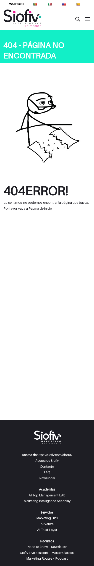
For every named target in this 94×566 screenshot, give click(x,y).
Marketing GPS (47, 518)
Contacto (18, 3)
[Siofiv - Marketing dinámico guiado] (22, 19)
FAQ (47, 472)
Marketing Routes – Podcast (47, 558)
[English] (64, 4)
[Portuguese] (35, 4)
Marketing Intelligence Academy (47, 501)
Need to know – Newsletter (47, 547)
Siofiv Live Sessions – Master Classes (47, 553)
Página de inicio (40, 208)
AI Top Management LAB (47, 495)
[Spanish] (78, 4)
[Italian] (50, 4)
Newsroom (47, 478)
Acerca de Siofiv (47, 460)
